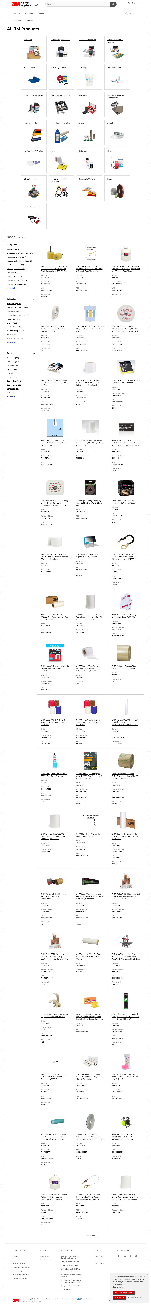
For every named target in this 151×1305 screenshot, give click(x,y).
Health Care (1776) (14, 327)
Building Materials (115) (15, 265)
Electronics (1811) (13, 319)
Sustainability (17, 1271)
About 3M (16, 1256)
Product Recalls (66, 1289)
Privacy (28, 1299)
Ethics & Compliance (20, 1278)
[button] (135, 1297)
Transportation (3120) (15, 338)
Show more (91, 1235)
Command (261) (13, 358)
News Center (44, 1256)
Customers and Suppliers (21, 1267)
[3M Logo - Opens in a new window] (25, 4)
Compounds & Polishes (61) (17, 280)
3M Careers (17, 1260)
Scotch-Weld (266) (14, 385)
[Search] (113, 4)
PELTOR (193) (12, 370)
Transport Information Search (70, 1262)
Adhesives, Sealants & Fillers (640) (20, 253)
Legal (23, 1299)
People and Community (21, 1274)
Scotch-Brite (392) (14, 381)
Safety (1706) (12, 335)
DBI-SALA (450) (13, 362)
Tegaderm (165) (13, 389)
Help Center (99, 1256)
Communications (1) (14, 277)
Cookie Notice (118, 1287)
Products (16, 14)
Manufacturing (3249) (15, 331)
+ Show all (11, 288)
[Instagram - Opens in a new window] (136, 1256)
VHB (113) (10, 393)
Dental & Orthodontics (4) (16, 284)
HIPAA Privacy (36, 1299)
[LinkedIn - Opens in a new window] (119, 1256)
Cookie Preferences (87, 1299)
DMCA (45, 1299)
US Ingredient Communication (71, 1286)
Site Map (98, 1260)
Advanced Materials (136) (16, 257)
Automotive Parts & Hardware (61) (19, 261)
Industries (29, 14)
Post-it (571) (11, 373)
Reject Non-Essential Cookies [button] (124, 1292)
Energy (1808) (12, 323)
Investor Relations (19, 1263)
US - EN (131, 3)
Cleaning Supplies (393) (16, 269)
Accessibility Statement (55, 1299)
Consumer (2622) (13, 311)
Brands (41, 14)
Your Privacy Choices (70, 1299)
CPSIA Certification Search (70, 1265)
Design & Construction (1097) (18, 315)
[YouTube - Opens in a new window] (125, 1256)
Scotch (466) (12, 377)
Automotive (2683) (14, 304)
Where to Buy (99, 1263)
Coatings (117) (12, 273)
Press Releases (45, 1260)
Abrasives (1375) (13, 249)
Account (132, 14)
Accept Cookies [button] (119, 1297)
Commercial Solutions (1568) (17, 308)
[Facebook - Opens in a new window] (130, 1256)
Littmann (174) (12, 366)
